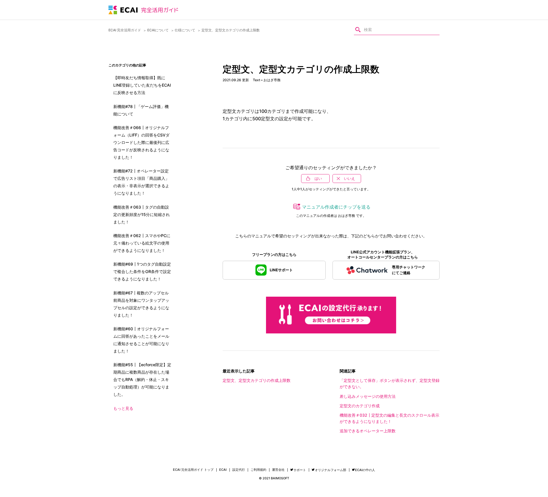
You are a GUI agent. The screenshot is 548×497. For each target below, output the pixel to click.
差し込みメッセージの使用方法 (368, 396)
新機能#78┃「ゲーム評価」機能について (141, 110)
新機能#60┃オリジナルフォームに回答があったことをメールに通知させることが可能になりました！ (141, 339)
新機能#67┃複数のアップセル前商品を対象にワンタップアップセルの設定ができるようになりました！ (141, 303)
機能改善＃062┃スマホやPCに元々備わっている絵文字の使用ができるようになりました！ (141, 243)
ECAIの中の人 (365, 470)
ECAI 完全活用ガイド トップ (193, 469)
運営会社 (278, 469)
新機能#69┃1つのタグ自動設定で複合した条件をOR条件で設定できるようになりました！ (142, 271)
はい (318, 178)
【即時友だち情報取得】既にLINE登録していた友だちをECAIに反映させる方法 (142, 85)
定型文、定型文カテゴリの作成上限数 (257, 380)
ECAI (223, 469)
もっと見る (123, 408)
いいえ (349, 178)
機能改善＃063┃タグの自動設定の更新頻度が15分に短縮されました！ (141, 214)
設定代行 (238, 469)
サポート (299, 470)
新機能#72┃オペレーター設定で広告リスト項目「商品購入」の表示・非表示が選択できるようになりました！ (141, 181)
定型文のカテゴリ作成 (360, 405)
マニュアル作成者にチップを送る (336, 207)
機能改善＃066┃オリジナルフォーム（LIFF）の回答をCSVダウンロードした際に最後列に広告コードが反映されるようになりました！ (141, 142)
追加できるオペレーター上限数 (368, 430)
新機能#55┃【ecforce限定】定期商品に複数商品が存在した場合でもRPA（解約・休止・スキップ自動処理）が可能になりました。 (142, 379)
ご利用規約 (258, 469)
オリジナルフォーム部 (330, 470)
